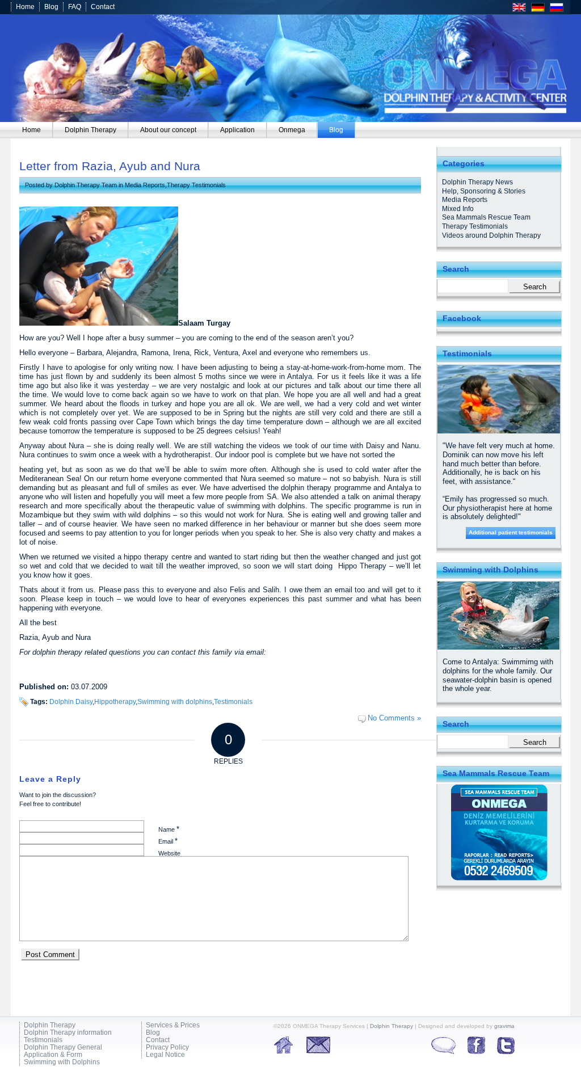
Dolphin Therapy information (68, 1032)
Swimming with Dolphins (62, 1062)
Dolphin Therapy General (63, 1047)
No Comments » (394, 718)
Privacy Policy (167, 1047)
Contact (103, 7)
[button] (25, 1058)
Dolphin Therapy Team (85, 185)
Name (168, 829)
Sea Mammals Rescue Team (486, 217)
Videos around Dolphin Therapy (491, 235)
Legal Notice (165, 1055)
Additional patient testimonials (511, 532)
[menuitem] (32, 130)
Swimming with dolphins (174, 701)
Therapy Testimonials (196, 185)
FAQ (74, 7)
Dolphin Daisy (70, 701)
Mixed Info (458, 209)
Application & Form (53, 1055)
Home (25, 7)
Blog (51, 7)
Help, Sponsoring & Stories (483, 191)
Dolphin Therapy (49, 1025)
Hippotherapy (115, 701)
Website (169, 853)
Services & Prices (173, 1025)
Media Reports (145, 185)
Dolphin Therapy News (477, 182)
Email (168, 841)
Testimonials (233, 701)
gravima (504, 1026)
